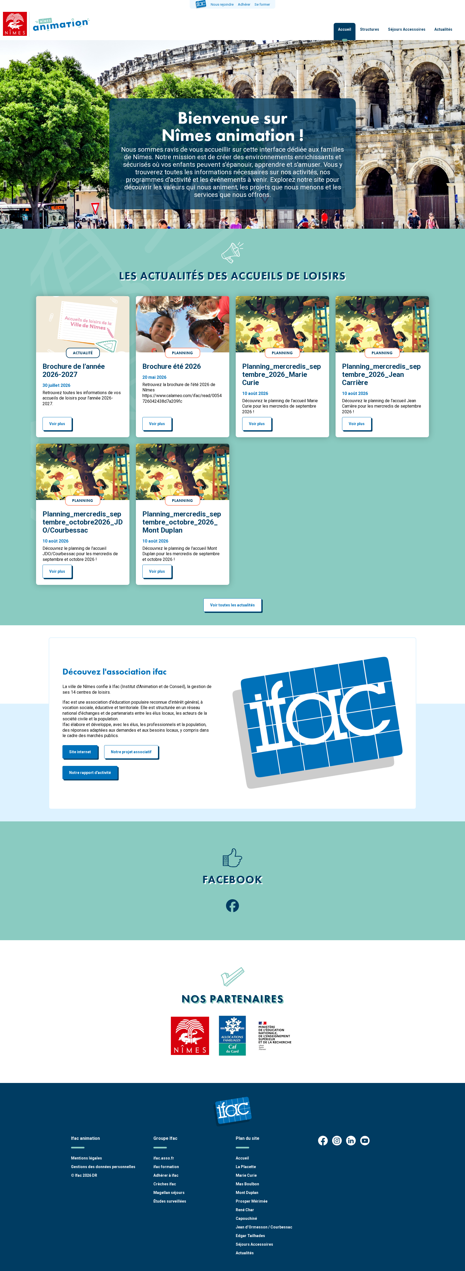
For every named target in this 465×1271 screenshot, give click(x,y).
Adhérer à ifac (165, 1175)
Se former (262, 4)
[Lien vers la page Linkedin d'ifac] (351, 1141)
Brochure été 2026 (171, 366)
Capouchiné (246, 1218)
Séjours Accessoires (406, 29)
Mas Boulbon (247, 1184)
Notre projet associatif (131, 752)
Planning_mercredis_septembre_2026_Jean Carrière (381, 374)
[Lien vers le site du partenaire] (190, 1036)
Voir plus (57, 424)
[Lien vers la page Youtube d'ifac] (365, 1141)
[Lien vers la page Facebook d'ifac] (323, 1141)
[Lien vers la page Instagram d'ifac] (337, 1141)
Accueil (344, 29)
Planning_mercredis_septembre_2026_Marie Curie (281, 374)
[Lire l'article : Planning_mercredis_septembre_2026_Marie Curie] (282, 324)
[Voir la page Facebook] (232, 906)
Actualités (443, 29)
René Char (245, 1210)
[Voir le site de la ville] (15, 24)
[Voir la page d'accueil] (60, 24)
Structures (369, 29)
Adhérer (244, 4)
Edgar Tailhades (250, 1236)
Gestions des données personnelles (103, 1167)
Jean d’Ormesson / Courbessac (264, 1227)
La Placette (246, 1167)
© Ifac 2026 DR (84, 1175)
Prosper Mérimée (251, 1201)
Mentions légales (86, 1158)
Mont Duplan (247, 1192)
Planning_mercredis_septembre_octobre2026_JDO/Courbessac (83, 522)
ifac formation (166, 1167)
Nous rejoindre (222, 4)
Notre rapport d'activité (90, 772)
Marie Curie (246, 1175)
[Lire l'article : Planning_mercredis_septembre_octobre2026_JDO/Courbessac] (82, 472)
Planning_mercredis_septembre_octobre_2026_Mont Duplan (181, 522)
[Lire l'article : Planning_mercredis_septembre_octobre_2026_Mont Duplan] (182, 472)
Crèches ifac (164, 1184)
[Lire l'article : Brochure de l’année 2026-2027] (82, 324)
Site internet (80, 752)
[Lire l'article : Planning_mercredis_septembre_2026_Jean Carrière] (382, 324)
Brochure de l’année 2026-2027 (74, 370)
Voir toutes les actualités (232, 605)
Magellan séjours (169, 1192)
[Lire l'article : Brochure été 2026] (182, 324)
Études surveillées (169, 1201)
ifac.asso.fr (163, 1158)
